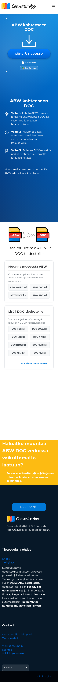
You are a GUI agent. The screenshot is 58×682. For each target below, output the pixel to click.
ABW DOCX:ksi (18, 295)
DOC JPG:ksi (39, 337)
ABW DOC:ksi (40, 287)
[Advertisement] (29, 405)
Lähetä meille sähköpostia (17, 634)
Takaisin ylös (44, 676)
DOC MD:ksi (39, 353)
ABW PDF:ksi (40, 295)
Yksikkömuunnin (12, 646)
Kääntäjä (7, 649)
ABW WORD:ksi (18, 287)
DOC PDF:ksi (18, 329)
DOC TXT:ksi (18, 337)
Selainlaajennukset (13, 653)
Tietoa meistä (10, 638)
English (8, 667)
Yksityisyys (8, 562)
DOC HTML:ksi (18, 345)
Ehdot (6, 558)
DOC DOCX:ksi (39, 329)
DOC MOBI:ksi (39, 345)
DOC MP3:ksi (18, 353)
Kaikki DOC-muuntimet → (35, 363)
